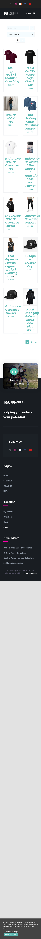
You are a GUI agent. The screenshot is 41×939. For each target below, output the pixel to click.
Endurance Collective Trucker (13, 309)
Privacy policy (30, 573)
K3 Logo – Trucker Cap (30, 261)
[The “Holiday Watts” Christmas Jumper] (30, 98)
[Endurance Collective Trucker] (11, 289)
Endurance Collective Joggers (32, 219)
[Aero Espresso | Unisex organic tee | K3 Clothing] (11, 239)
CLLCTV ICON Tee (11, 118)
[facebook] (25, 4)
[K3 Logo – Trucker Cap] (30, 239)
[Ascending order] (32, 28)
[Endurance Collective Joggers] (30, 199)
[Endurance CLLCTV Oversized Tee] (11, 142)
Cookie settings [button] (12, 932)
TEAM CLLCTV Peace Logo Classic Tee (30, 76)
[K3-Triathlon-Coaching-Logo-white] (11, 12)
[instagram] (15, 4)
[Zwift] (20, 4)
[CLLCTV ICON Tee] (11, 98)
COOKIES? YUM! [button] (11, 934)
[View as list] (22, 40)
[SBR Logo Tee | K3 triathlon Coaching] (11, 51)
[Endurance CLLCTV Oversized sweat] (11, 199)
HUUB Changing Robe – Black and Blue (32, 318)
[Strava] (11, 4)
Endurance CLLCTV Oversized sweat (13, 221)
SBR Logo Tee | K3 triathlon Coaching (12, 74)
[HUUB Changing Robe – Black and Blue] (30, 289)
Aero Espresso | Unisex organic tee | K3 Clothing (11, 264)
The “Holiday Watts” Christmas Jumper (32, 122)
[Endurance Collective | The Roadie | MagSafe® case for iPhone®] (30, 142)
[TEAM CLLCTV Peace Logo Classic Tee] (30, 51)
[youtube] (30, 4)
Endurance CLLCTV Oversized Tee (13, 164)
